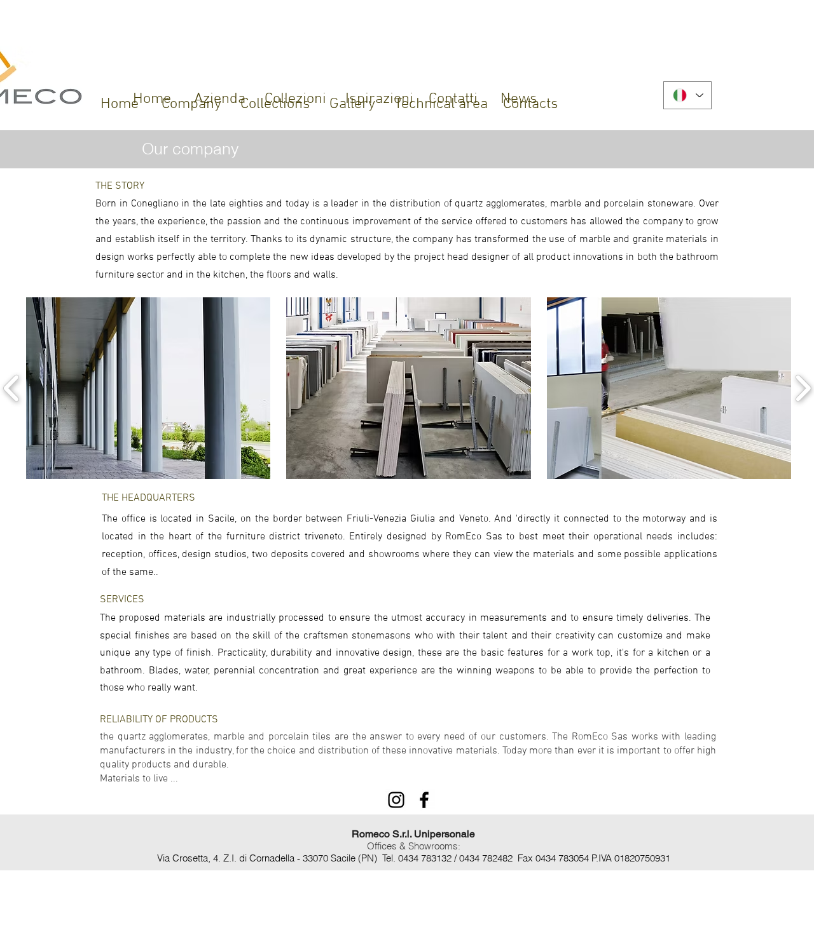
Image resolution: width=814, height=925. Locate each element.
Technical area (441, 104)
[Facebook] (424, 800)
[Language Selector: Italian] (687, 95)
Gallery (352, 104)
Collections (275, 104)
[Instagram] (396, 800)
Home (119, 104)
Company (191, 104)
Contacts (530, 104)
